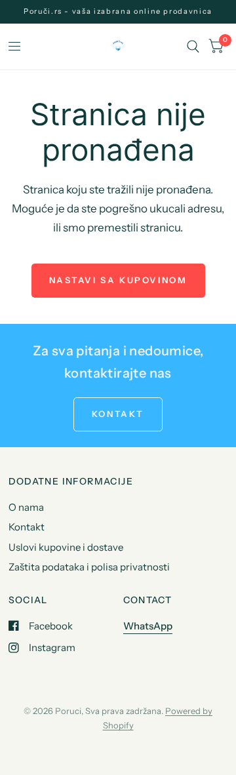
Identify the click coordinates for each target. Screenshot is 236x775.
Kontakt (27, 527)
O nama (26, 507)
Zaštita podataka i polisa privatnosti (89, 567)
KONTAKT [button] (118, 413)
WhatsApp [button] (147, 626)
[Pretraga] (193, 47)
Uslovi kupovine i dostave (66, 547)
